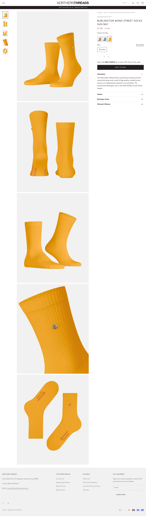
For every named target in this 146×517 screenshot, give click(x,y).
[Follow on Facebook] (3, 503)
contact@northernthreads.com (17, 488)
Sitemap (86, 490)
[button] (120, 74)
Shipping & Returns (63, 482)
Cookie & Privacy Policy (91, 486)
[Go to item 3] (5, 33)
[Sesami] (99, 39)
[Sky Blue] (104, 39)
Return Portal (61, 486)
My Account (60, 490)
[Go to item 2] (5, 24)
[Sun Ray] (109, 39)
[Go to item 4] (5, 42)
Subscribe (120, 495)
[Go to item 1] (5, 15)
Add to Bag (120, 67)
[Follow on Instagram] (8, 503)
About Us (86, 479)
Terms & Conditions (90, 482)
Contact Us (60, 479)
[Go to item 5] (5, 51)
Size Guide (140, 45)
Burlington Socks (104, 17)
